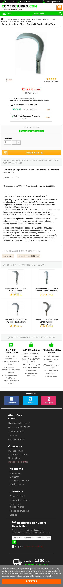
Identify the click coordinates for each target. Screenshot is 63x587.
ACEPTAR (31, 581)
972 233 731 (10, 2)
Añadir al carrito (34, 152)
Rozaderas (8, 256)
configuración (47, 576)
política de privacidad (33, 546)
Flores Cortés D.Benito (28, 256)
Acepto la (28, 546)
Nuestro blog (14, 458)
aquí (32, 573)
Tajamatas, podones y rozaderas (20, 21)
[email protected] (16, 431)
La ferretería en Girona (18, 454)
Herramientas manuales (13, 19)
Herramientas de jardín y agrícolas (34, 19)
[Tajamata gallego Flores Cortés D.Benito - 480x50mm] (31, 76)
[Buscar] (60, 13)
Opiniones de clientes (18, 461)
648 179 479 (25, 2)
